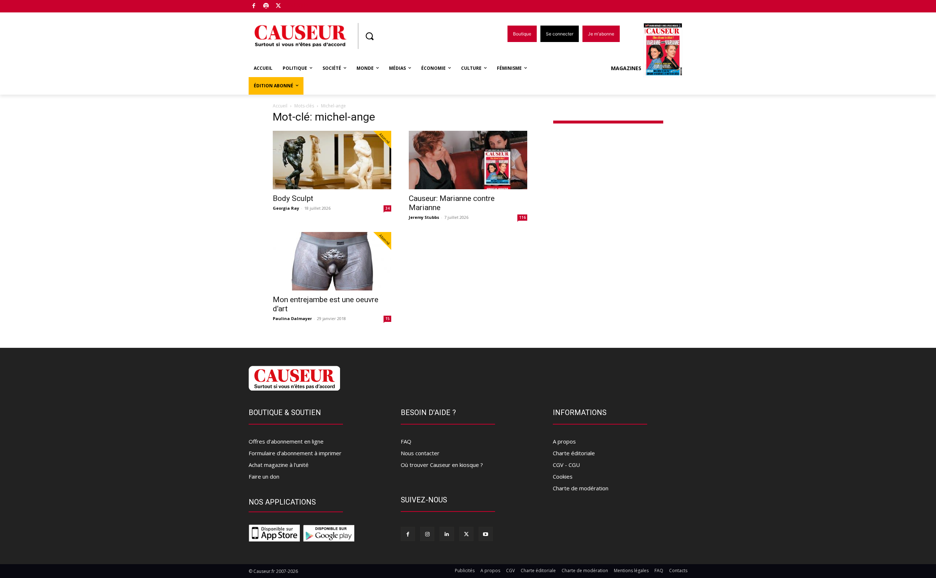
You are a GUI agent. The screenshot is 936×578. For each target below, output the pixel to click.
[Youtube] (486, 534)
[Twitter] (278, 6)
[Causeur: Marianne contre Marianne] (468, 160)
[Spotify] (266, 6)
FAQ (406, 441)
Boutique (297, 4)
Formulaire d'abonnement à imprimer (295, 453)
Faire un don (264, 476)
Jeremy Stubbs (424, 217)
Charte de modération (580, 488)
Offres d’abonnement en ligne (286, 441)
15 (387, 318)
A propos (564, 441)
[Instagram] (427, 534)
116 (522, 217)
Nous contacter (420, 453)
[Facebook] (254, 6)
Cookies (563, 476)
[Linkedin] (446, 534)
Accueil (280, 106)
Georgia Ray (286, 208)
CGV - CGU (566, 464)
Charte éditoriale (574, 453)
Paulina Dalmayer (292, 318)
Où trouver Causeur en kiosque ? (442, 464)
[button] (369, 36)
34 (387, 208)
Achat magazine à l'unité (279, 464)
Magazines (626, 68)
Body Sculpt (293, 198)
